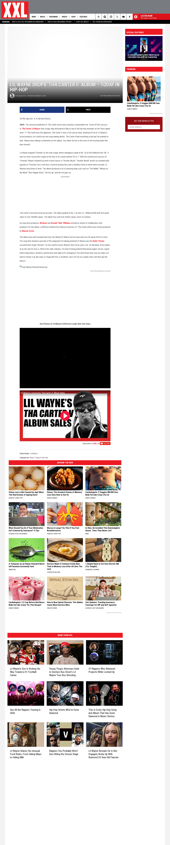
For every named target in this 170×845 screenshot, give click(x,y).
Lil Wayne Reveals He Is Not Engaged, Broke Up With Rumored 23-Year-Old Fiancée (103, 754)
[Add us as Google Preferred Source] (105, 17)
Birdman (43, 223)
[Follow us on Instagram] (111, 17)
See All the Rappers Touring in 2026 (25, 711)
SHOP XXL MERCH (82, 22)
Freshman (53, 17)
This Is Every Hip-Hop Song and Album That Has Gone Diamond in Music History (102, 713)
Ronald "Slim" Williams (60, 223)
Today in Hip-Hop (41, 458)
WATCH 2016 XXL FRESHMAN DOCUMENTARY (28, 22)
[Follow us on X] (117, 17)
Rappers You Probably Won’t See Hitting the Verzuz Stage (63, 752)
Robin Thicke (98, 241)
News (34, 17)
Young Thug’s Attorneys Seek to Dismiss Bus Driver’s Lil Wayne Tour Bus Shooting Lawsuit (64, 672)
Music (42, 17)
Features (83, 17)
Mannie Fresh (28, 231)
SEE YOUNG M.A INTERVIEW (102, 22)
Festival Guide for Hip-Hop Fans (142, 57)
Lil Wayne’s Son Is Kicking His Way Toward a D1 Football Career (25, 672)
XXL (95, 443)
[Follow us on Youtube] (123, 17)
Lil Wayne (36, 128)
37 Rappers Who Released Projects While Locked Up (101, 670)
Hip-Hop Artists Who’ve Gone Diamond (64, 711)
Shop (73, 17)
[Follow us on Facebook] (130, 17)
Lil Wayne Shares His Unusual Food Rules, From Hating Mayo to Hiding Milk (25, 754)
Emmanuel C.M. (20, 96)
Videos (64, 17)
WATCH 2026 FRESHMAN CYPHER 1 (60, 22)
